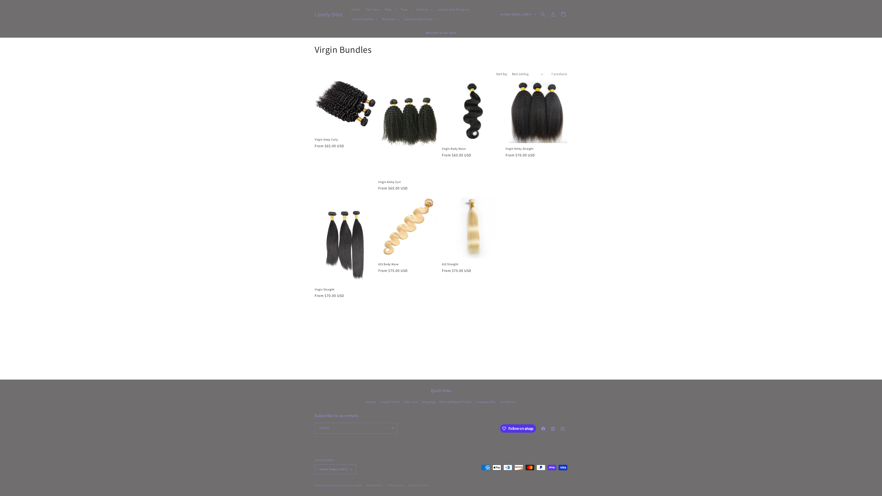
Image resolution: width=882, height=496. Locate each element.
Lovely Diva (331, 485)
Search (371, 402)
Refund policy (374, 485)
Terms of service (418, 485)
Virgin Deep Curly (326, 139)
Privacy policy (395, 485)
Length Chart (390, 402)
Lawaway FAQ (485, 402)
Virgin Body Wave (454, 149)
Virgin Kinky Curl (389, 182)
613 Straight (450, 264)
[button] (390, 9)
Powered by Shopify (350, 485)
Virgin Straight (324, 289)
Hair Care (411, 402)
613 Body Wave (388, 264)
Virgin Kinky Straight (520, 149)
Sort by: (501, 74)
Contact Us (508, 402)
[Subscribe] (392, 428)
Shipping (428, 402)
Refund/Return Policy (455, 402)
